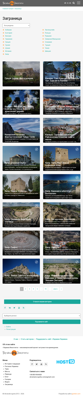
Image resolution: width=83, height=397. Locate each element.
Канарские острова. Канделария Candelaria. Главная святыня (62, 107)
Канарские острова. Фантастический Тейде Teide (20, 135)
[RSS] (46, 364)
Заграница (9, 384)
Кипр (7, 54)
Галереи (8, 379)
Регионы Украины (11, 366)
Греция (7, 42)
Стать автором (27, 339)
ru (67, 3)
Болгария (8, 33)
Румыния (48, 36)
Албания (8, 30)
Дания (7, 48)
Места (7, 371)
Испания (8, 51)
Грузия (7, 45)
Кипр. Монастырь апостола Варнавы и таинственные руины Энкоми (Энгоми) (61, 278)
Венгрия (8, 36)
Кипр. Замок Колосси (16, 191)
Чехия (47, 48)
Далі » (55, 289)
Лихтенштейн (49, 30)
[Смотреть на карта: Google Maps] (77, 64)
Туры (7, 369)
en (70, 3)
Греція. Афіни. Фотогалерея (19, 78)
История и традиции (12, 364)
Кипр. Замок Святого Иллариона (21, 275)
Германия (8, 39)
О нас (16, 339)
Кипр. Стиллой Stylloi (15, 163)
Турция (47, 45)
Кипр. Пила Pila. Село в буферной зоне (57, 164)
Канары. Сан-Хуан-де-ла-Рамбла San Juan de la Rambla (62, 79)
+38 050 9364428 (36, 375)
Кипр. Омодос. (52, 247)
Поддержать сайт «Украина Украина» (52, 339)
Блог (7, 377)
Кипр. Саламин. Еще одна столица (18, 220)
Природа (8, 374)
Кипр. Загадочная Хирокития (60, 219)
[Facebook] (32, 364)
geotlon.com (76, 394)
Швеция (48, 51)
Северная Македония (53, 39)
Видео (7, 382)
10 (45, 289)
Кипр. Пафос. (11, 247)
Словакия (48, 42)
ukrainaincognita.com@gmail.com (42, 377)
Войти (8, 327)
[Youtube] (41, 364)
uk (65, 3)
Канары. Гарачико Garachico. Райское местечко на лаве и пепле (60, 137)
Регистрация (11, 329)
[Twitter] (37, 364)
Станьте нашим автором (42, 301)
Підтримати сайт (41, 322)
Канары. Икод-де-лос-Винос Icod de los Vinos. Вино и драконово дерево (19, 109)
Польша (48, 33)
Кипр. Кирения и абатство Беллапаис (58, 192)
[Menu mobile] (78, 3)
